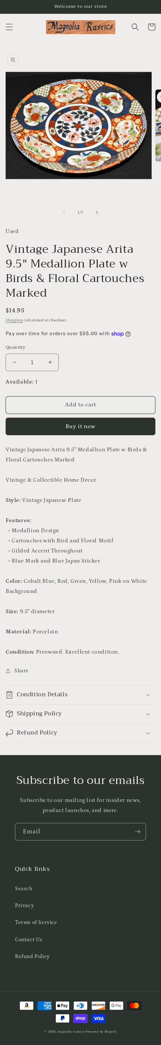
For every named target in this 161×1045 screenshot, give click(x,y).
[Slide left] (64, 212)
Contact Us (28, 940)
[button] (9, 27)
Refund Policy (32, 957)
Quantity (15, 347)
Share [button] (21, 671)
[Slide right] (97, 212)
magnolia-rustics (71, 1031)
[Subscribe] (137, 831)
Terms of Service (36, 923)
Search (24, 889)
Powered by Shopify (101, 1031)
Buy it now (80, 426)
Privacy (24, 906)
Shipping (14, 320)
